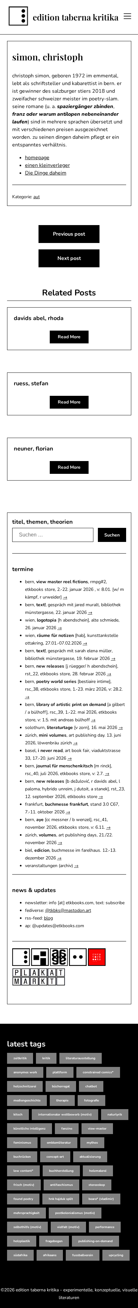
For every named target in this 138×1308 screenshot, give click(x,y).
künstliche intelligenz (29, 1128)
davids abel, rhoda (39, 318)
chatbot (91, 1086)
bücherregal (61, 1086)
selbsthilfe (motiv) (27, 1227)
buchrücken (22, 1157)
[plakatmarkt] (38, 984)
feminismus (22, 1142)
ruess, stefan (31, 383)
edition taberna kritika (75, 17)
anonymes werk (25, 1072)
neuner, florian (33, 448)
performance (104, 1227)
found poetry (23, 1199)
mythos (92, 1142)
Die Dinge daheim (45, 172)
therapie (62, 1100)
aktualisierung (90, 1157)
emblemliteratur (59, 1142)
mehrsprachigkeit (26, 1213)
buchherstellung (61, 1171)
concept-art (55, 1157)
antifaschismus (61, 1185)
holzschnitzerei (24, 1086)
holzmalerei (98, 1171)
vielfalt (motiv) (68, 1227)
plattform (60, 1072)
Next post (69, 258)
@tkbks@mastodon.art (68, 910)
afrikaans (49, 1255)
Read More (69, 337)
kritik (46, 1058)
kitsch (17, 1114)
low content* (23, 1171)
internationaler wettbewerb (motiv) (65, 1114)
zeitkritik (20, 1058)
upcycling (116, 1255)
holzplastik (21, 1241)
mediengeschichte (26, 1100)
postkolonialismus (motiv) (75, 1213)
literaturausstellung (80, 1058)
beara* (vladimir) (101, 1199)
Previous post (69, 234)
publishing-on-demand (95, 1241)
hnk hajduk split (61, 1199)
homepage (37, 157)
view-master (97, 1128)
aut (36, 197)
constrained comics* (98, 1072)
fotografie (91, 1100)
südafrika (20, 1255)
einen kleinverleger (47, 165)
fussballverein (82, 1255)
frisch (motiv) (23, 1185)
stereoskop (97, 1185)
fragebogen (54, 1241)
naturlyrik (115, 1114)
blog (48, 918)
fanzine (66, 1128)
